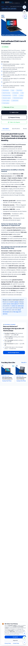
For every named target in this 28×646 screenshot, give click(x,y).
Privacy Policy (8, 643)
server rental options (12, 303)
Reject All (15, 640)
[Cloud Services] (24, 16)
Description (6, 128)
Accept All (15, 637)
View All (23, 362)
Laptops (16, 301)
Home (2, 6)
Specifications (16, 128)
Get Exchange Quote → (14, 352)
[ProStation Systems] (24, 11)
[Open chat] (24, 633)
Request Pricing (15, 117)
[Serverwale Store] (24, 7)
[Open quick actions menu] (24, 642)
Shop (7, 6)
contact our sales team (17, 305)
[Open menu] (25, 2)
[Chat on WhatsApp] (24, 638)
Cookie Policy (16, 643)
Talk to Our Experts (15, 122)
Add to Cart (14, 112)
